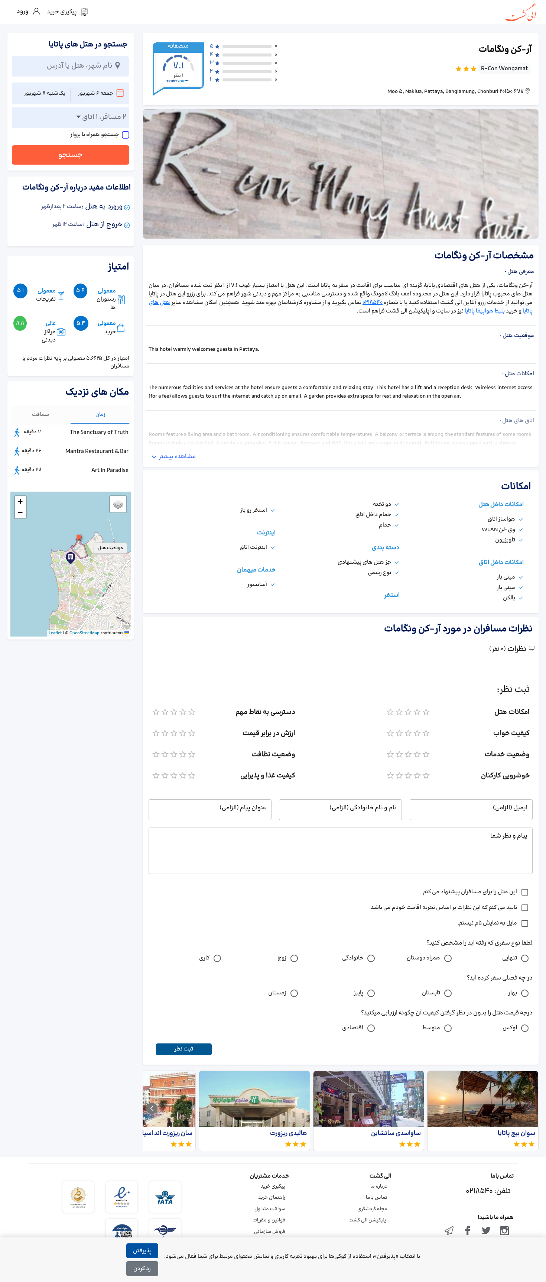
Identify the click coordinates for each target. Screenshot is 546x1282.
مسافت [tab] (40, 414)
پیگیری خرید (273, 1186)
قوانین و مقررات (269, 1220)
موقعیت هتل (110, 548)
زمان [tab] (100, 414)
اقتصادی (352, 1028)
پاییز (358, 993)
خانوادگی (352, 958)
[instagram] (504, 1231)
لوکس (510, 1028)
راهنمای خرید (271, 1197)
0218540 (373, 302)
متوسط (431, 1028)
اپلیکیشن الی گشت (367, 1220)
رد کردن (142, 1269)
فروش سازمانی (269, 1232)
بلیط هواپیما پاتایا (485, 311)
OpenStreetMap (84, 633)
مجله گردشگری (372, 1209)
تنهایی (509, 958)
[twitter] (486, 1231)
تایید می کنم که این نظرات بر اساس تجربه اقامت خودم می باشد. (443, 907)
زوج (281, 958)
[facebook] (467, 1231)
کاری (204, 958)
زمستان (277, 993)
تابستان (431, 993)
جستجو (70, 155)
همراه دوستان (423, 958)
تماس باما (376, 1197)
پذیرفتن (142, 1251)
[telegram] (449, 1231)
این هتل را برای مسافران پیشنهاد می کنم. (469, 892)
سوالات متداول (269, 1209)
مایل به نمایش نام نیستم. (487, 923)
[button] (79, 537)
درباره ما (378, 1186)
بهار (512, 993)
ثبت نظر (183, 1049)
